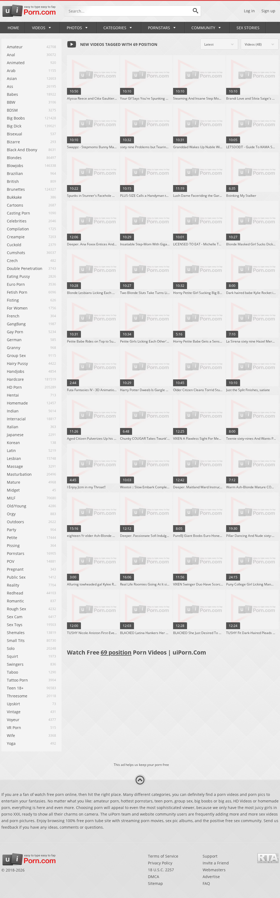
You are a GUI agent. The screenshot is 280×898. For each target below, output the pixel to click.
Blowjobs (15, 165)
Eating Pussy (18, 276)
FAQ (206, 883)
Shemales (16, 632)
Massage (15, 466)
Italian (12, 426)
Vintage (14, 711)
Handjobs (15, 371)
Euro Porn (16, 284)
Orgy (11, 513)
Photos (74, 27)
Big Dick (14, 126)
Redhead (15, 593)
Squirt (12, 656)
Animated (16, 62)
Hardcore (15, 379)
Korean (13, 442)
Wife (11, 735)
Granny (13, 347)
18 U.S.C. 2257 (161, 869)
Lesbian (14, 458)
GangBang (16, 323)
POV (10, 561)
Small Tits (16, 640)
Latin (11, 450)
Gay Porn (15, 331)
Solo (10, 648)
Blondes (14, 157)
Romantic (15, 600)
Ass (10, 86)
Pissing (13, 545)
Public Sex (16, 577)
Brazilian (15, 173)
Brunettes (16, 189)
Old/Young (16, 506)
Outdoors (15, 521)
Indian (13, 411)
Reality (13, 585)
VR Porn (14, 727)
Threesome (17, 695)
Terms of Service (163, 856)
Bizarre (13, 141)
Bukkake (14, 197)
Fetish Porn (17, 292)
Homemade (17, 403)
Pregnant (15, 569)
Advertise (211, 876)
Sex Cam (14, 616)
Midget (13, 490)
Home (13, 27)
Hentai (13, 395)
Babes (12, 94)
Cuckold (14, 244)
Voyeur (13, 719)
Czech (12, 260)
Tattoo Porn (17, 680)
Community (203, 27)
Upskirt (13, 703)
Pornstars (159, 27)
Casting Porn (18, 213)
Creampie (16, 236)
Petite (12, 537)
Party (11, 529)
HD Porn (14, 387)
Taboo (12, 672)
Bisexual (14, 133)
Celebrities (17, 221)
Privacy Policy (160, 863)
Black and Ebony (22, 149)
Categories (114, 27)
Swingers (15, 664)
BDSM (12, 110)
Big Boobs (16, 118)
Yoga (11, 743)
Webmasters (214, 869)
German (14, 339)
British (13, 181)
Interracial (16, 418)
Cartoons (15, 205)
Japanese (15, 434)
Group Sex (16, 355)
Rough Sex (16, 608)
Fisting (13, 300)
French (13, 316)
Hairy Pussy (17, 363)
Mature (13, 482)
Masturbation (19, 474)
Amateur (15, 46)
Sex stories (248, 27)
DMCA (153, 876)
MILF (11, 498)
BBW (11, 102)
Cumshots (16, 252)
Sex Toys (14, 624)
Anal (11, 54)
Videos (38, 27)
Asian (12, 78)
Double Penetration (24, 268)
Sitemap (155, 883)
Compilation (18, 228)
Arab (11, 70)
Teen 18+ (15, 688)
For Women (17, 308)
